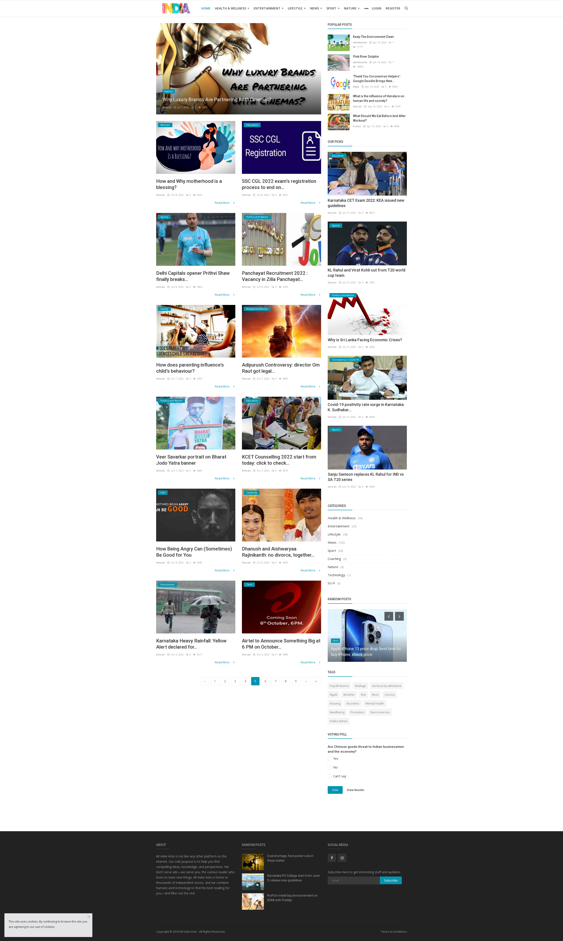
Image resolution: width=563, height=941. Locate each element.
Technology (336, 575)
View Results (355, 790)
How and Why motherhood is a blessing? (189, 184)
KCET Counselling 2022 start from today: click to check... (279, 460)
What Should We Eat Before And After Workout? (379, 118)
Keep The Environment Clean (373, 37)
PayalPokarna (339, 686)
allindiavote (360, 42)
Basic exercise (380, 712)
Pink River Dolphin (366, 56)
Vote (335, 790)
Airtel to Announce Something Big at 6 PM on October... (281, 644)
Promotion (357, 712)
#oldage (360, 686)
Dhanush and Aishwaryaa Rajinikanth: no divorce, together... (278, 552)
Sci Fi (331, 583)
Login (376, 8)
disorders (352, 703)
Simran (167, 107)
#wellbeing (337, 712)
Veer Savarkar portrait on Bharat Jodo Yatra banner (191, 460)
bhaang (335, 703)
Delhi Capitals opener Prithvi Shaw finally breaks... (193, 276)
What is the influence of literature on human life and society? (378, 98)
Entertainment (267, 8)
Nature (350, 8)
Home (205, 8)
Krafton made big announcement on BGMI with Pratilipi (292, 898)
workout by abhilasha (386, 686)
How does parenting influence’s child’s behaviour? (190, 368)
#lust (375, 695)
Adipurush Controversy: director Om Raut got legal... (281, 368)
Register (393, 8)
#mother (349, 695)
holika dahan (338, 721)
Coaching (334, 558)
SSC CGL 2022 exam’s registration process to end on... (279, 184)
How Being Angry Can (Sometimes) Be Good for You (194, 552)
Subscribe (391, 880)
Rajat (356, 86)
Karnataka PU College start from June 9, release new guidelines (293, 878)
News (315, 8)
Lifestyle (295, 8)
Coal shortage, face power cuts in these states (290, 858)
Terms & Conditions (394, 932)
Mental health (375, 703)
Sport (331, 8)
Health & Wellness (231, 8)
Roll (363, 695)
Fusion (357, 126)
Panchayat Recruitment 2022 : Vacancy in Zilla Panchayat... (275, 276)
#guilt (333, 695)
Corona (390, 695)
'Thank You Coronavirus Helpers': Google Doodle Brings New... (377, 79)
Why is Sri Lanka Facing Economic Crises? (365, 340)
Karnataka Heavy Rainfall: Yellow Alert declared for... (191, 644)
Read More (222, 203)
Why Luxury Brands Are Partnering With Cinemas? (217, 99)
